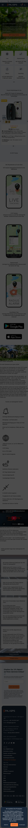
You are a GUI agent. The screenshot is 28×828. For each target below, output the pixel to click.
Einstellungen (22, 824)
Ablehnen (6, 824)
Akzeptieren (14, 824)
